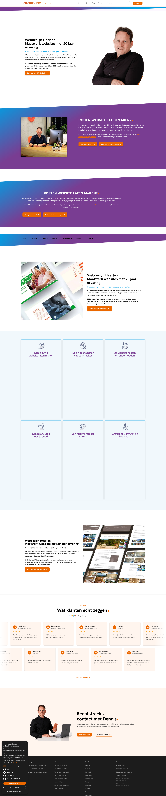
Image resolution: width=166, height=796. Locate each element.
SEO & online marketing (61, 785)
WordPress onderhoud (61, 772)
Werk (70, 3)
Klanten (46, 238)
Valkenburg (89, 779)
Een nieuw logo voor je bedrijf (41, 435)
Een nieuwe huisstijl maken (83, 435)
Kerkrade (88, 772)
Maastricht (88, 785)
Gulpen (87, 769)
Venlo (87, 792)
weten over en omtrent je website (94, 205)
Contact (109, 3)
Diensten (77, 3)
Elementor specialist (60, 779)
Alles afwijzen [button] (14, 787)
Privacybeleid (16, 762)
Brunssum (88, 775)
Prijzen (87, 3)
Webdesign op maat (60, 765)
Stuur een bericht (104, 734)
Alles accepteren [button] (14, 783)
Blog (93, 3)
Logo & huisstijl (59, 789)
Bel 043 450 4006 (84, 734)
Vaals (87, 782)
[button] (14, 791)
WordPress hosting (60, 775)
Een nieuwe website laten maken (41, 354)
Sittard (87, 789)
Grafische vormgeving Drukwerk (125, 435)
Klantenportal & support (124, 772)
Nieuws (78, 238)
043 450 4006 (120, 765)
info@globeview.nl (122, 769)
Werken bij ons (121, 775)
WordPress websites (60, 769)
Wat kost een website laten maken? (36, 772)
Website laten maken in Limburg (35, 769)
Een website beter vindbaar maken (83, 354)
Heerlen (87, 765)
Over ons (100, 3)
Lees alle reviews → (83, 677)
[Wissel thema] (129, 3)
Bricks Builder (58, 782)
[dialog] (15, 767)
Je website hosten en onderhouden (125, 354)
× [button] (25, 742)
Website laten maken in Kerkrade (35, 765)
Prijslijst (137, 3)
